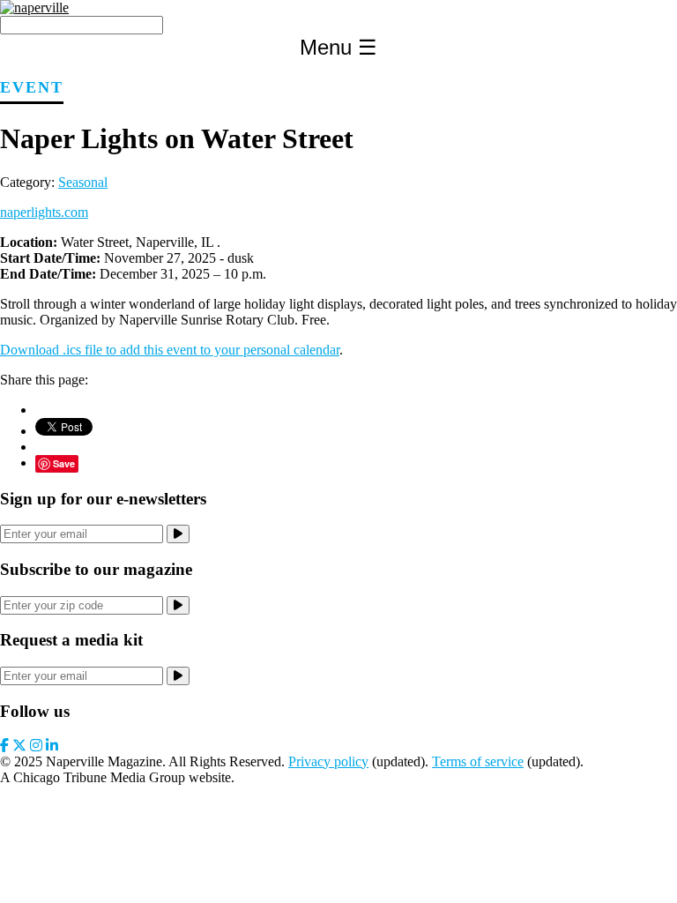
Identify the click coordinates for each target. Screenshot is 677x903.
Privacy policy (328, 761)
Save (64, 463)
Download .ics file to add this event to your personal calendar (169, 349)
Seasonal (83, 182)
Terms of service (478, 761)
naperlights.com (44, 212)
